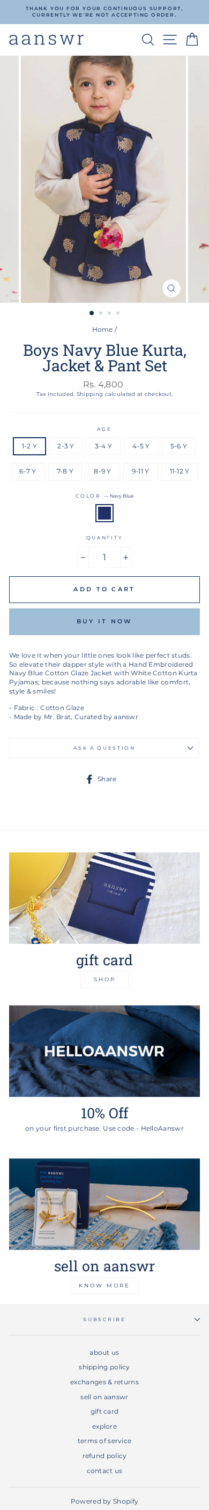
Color (104, 496)
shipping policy (104, 1367)
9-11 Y (141, 471)
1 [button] (92, 313)
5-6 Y (179, 446)
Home (102, 329)
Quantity (104, 537)
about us (104, 1352)
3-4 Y (104, 446)
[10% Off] (104, 1051)
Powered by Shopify (104, 1501)
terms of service (105, 1441)
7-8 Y (65, 471)
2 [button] (101, 314)
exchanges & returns (104, 1382)
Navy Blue (104, 513)
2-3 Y (65, 446)
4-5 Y (141, 446)
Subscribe (104, 1319)
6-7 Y (27, 471)
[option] (104, 12)
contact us (105, 1471)
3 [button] (110, 314)
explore (104, 1426)
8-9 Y (102, 471)
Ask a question (104, 748)
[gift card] (104, 898)
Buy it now (105, 621)
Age (104, 429)
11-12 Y (180, 471)
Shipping (90, 394)
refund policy (105, 1456)
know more (104, 1285)
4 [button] (119, 314)
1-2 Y (30, 446)
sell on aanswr (104, 1397)
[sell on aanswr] (104, 1204)
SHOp (105, 979)
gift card (105, 1411)
